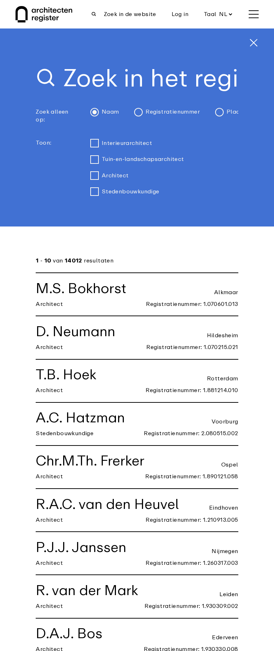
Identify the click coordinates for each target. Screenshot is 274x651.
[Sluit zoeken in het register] (254, 42)
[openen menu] (254, 14)
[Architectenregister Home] (43, 14)
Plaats (236, 112)
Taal (210, 14)
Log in (180, 14)
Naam (110, 112)
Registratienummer (173, 112)
